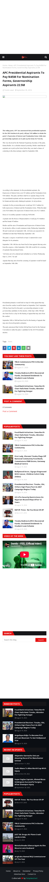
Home (5, 65)
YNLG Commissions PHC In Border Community (29, 363)
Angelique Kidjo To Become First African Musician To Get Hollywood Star (30, 738)
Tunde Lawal (9, 90)
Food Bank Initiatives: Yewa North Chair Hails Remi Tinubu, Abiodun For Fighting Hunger (30, 388)
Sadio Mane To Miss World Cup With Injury (30, 769)
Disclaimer (27, 871)
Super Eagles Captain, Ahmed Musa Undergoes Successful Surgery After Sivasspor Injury (30, 782)
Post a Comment (10, 411)
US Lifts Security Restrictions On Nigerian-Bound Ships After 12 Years (29, 499)
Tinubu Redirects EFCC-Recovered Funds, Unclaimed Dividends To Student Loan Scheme (29, 375)
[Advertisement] (24, 27)
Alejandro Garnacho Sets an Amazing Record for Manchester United (29, 758)
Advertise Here (19, 874)
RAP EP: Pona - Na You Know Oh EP (29, 510)
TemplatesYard (31, 878)
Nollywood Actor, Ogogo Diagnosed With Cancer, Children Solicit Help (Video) (30, 474)
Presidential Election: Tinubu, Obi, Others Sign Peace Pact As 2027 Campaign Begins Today (30, 487)
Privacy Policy (38, 871)
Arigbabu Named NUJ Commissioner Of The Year (30, 857)
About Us (16, 871)
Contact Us (32, 874)
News (10, 65)
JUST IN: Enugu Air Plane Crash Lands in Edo (28, 835)
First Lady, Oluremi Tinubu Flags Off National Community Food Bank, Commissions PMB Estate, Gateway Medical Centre (30, 460)
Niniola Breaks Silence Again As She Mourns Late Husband (30, 846)
